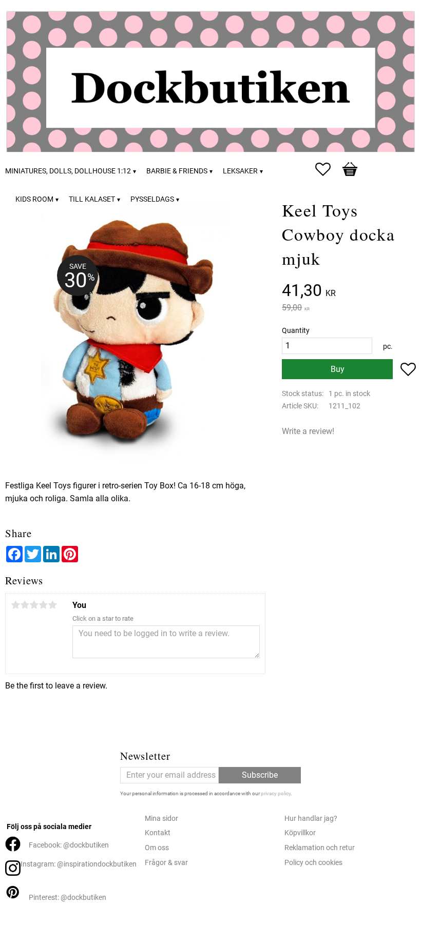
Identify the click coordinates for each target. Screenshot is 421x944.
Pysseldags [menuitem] (152, 199)
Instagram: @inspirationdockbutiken (79, 864)
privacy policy (276, 793)
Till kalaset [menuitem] (92, 199)
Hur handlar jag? (310, 818)
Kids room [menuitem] (34, 199)
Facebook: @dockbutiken (69, 845)
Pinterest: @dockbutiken (67, 897)
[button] (328, 169)
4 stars (43, 604)
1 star (15, 604)
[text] (349, 292)
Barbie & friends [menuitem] (176, 171)
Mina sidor (161, 818)
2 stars (24, 604)
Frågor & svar (166, 862)
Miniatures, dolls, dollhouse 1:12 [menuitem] (68, 171)
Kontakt (157, 833)
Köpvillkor (300, 833)
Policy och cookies (313, 862)
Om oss (157, 847)
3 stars (34, 604)
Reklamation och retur (319, 847)
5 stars (52, 604)
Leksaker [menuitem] (240, 171)
